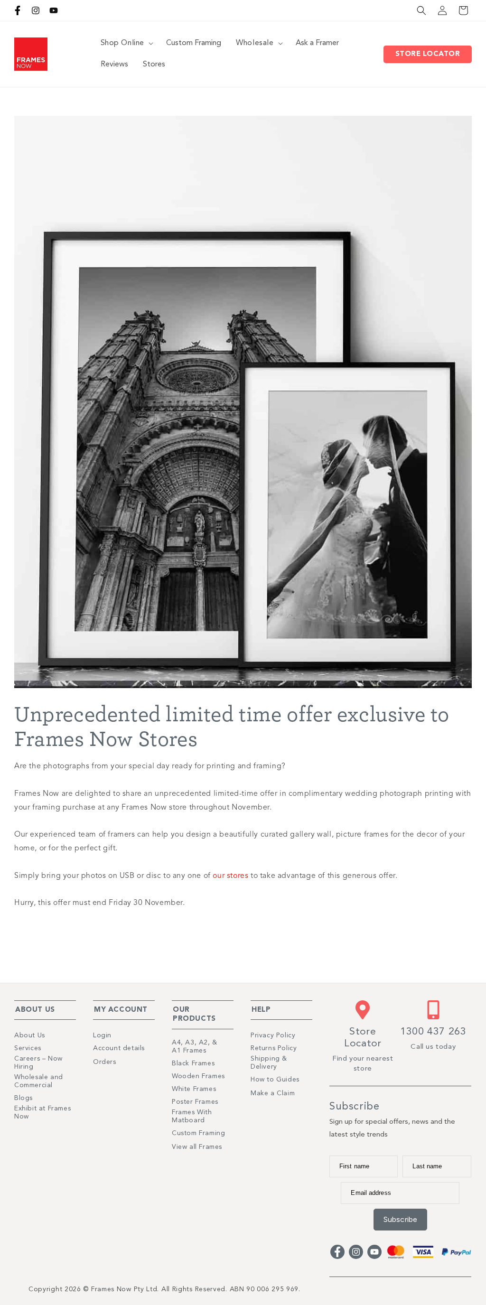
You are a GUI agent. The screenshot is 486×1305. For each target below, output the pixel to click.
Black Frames (193, 1063)
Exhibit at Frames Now (42, 1112)
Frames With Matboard (192, 1116)
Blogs (23, 1098)
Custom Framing (198, 1133)
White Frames (194, 1089)
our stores (230, 876)
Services (27, 1048)
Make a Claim (273, 1093)
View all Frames (197, 1147)
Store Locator (430, 54)
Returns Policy (274, 1048)
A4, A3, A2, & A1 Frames (194, 1046)
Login (102, 1035)
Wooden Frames (198, 1076)
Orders (104, 1062)
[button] (421, 10)
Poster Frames (195, 1102)
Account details (119, 1048)
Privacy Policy (273, 1035)
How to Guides (275, 1079)
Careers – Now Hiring (38, 1062)
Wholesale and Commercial (38, 1081)
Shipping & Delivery (269, 1062)
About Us (29, 1035)
